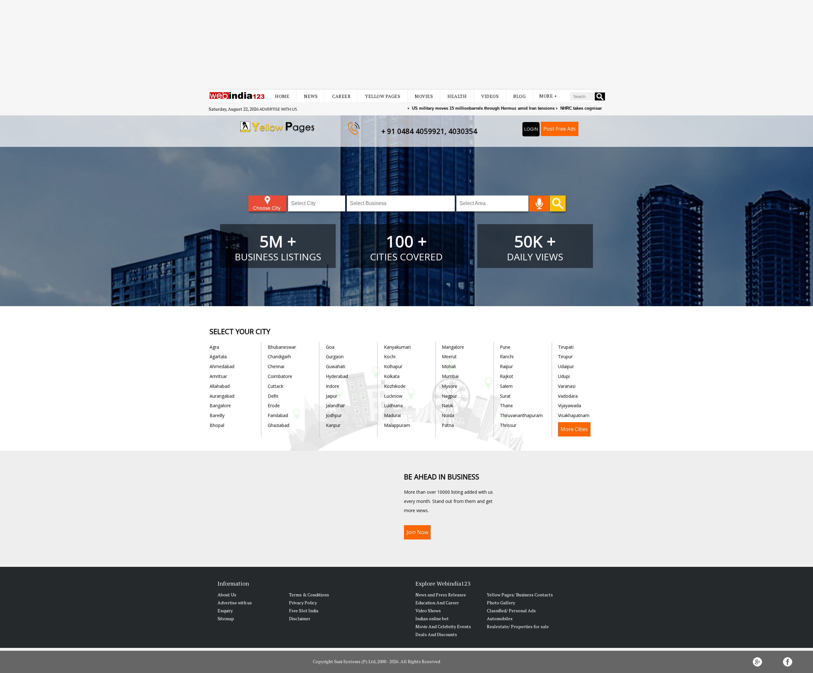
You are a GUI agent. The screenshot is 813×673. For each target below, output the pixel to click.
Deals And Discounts (436, 634)
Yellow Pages (382, 96)
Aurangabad (222, 396)
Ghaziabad (278, 425)
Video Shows (428, 611)
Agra (214, 347)
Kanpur (333, 425)
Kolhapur (393, 366)
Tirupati (566, 347)
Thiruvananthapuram (521, 415)
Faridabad (278, 415)
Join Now (417, 532)
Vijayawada (569, 405)
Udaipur (566, 366)
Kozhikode (395, 386)
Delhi (273, 396)
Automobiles (500, 618)
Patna (448, 425)
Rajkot (506, 376)
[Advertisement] (406, 44)
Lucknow (393, 396)
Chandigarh (279, 357)
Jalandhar (335, 405)
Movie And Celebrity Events (443, 626)
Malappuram (397, 425)
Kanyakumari (397, 347)
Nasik (447, 405)
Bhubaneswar (282, 347)
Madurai (392, 415)
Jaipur (331, 396)
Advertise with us (278, 109)
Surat (505, 396)
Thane (506, 405)
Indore (332, 386)
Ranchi (507, 357)
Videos (490, 96)
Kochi (389, 357)
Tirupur (565, 357)
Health (457, 96)
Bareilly (217, 415)
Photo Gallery (501, 603)
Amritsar (218, 376)
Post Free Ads (559, 128)
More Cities (574, 429)
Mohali (449, 366)
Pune (505, 347)
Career (341, 96)
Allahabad (220, 386)
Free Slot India (303, 611)
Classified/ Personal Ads (511, 611)
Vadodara (568, 396)
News (311, 96)
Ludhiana (393, 405)
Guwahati (335, 366)
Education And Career (437, 603)
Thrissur (508, 425)
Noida (448, 415)
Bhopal (217, 425)
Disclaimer (299, 618)
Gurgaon (335, 357)
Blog (519, 96)
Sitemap (226, 618)
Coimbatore (280, 376)
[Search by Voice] (539, 203)
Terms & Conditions (309, 595)
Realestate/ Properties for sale (518, 626)
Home (282, 96)
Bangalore (220, 405)
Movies (424, 96)
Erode (274, 405)
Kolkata (392, 376)
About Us (227, 595)
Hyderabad (337, 376)
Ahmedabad (222, 366)
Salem (506, 386)
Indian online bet (432, 618)
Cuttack (275, 386)
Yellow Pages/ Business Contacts (520, 595)
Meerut (449, 357)
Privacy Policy (303, 603)
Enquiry (225, 611)
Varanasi (566, 386)
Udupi (564, 376)
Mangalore (453, 347)
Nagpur (449, 396)
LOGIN (531, 129)
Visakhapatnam (573, 415)
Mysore (449, 386)
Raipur (506, 366)
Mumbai (450, 376)
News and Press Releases (440, 595)
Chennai (276, 366)
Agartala (218, 357)
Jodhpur (334, 415)
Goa (330, 347)
